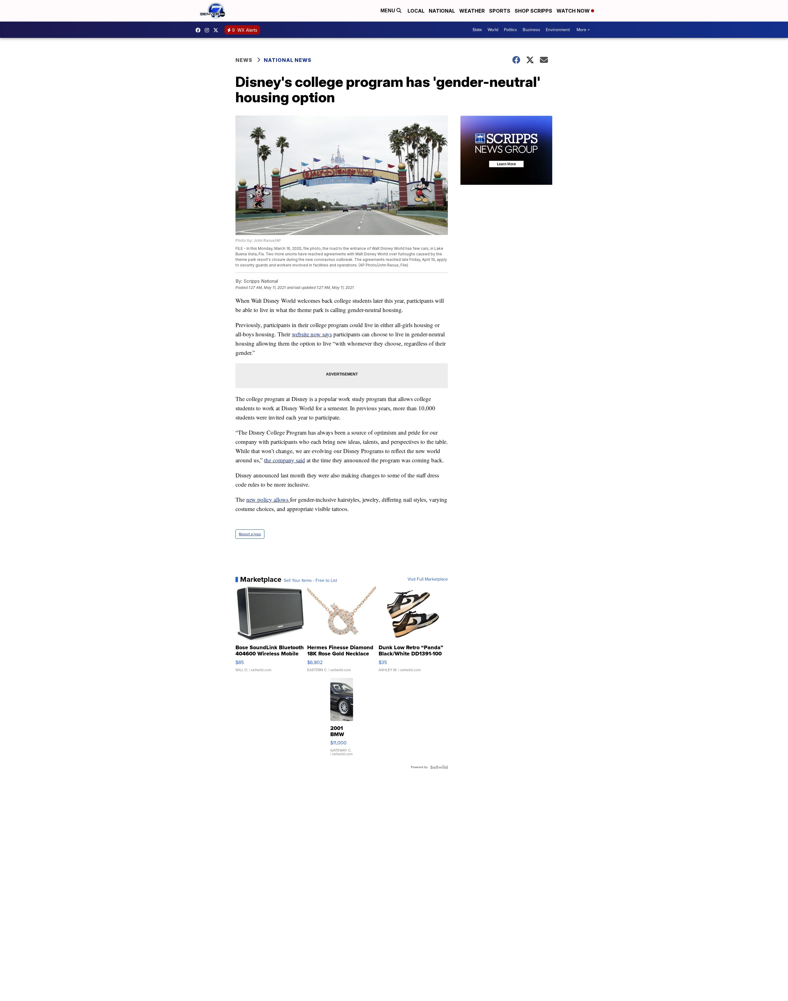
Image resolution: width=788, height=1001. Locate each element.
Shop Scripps (533, 11)
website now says (312, 334)
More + (583, 29)
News (243, 60)
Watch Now (574, 11)
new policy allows (268, 499)
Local (416, 11)
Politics (510, 29)
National (442, 11)
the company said (284, 460)
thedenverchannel (208, 30)
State (477, 29)
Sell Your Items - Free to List (310, 580)
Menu (388, 10)
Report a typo (250, 534)
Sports (499, 11)
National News (288, 60)
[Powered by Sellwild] (439, 767)
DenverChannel (217, 30)
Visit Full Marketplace (428, 579)
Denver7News (199, 30)
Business (531, 29)
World (493, 29)
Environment (558, 29)
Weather (472, 11)
